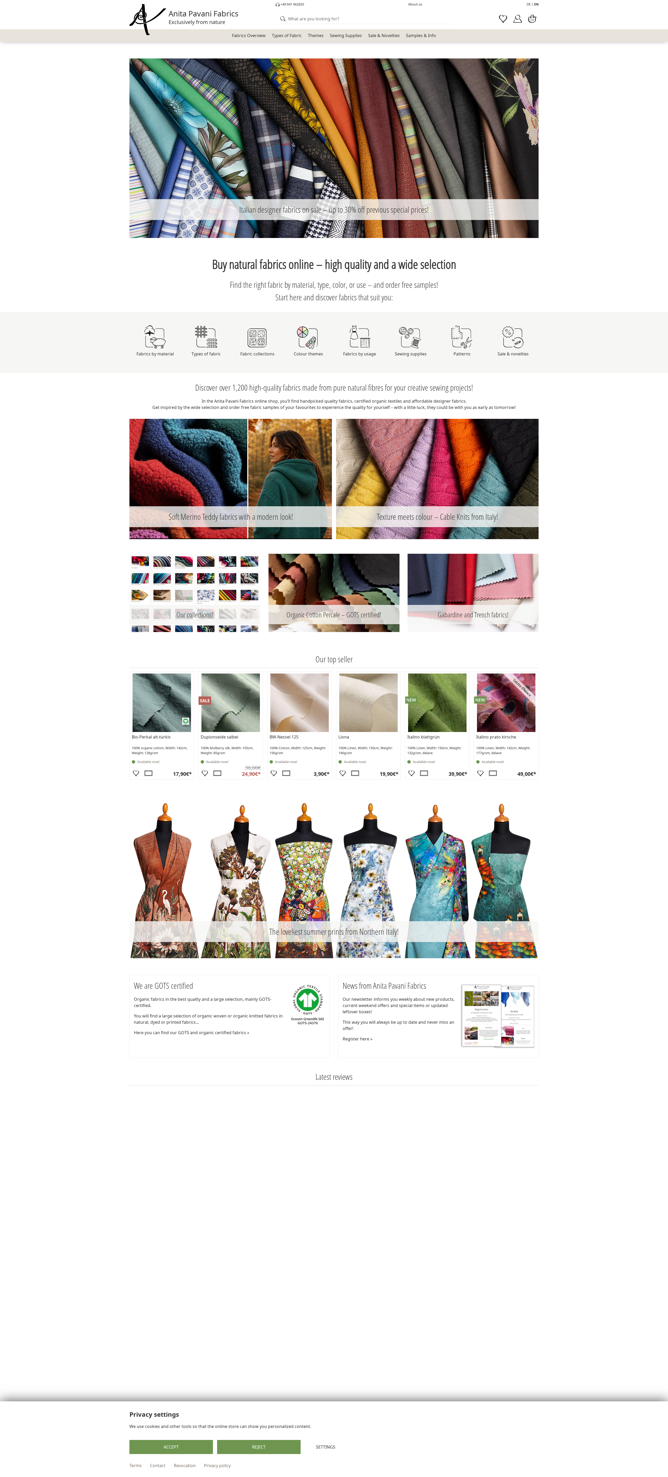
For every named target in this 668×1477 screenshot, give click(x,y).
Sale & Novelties (384, 35)
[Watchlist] (503, 18)
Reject (259, 1447)
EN (536, 4)
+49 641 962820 (292, 4)
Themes (316, 35)
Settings (325, 1447)
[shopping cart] (532, 18)
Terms (135, 1465)
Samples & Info (421, 35)
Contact (157, 1465)
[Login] (517, 18)
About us (415, 4)
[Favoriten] (136, 773)
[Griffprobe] (148, 773)
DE (529, 4)
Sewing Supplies (346, 35)
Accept (171, 1447)
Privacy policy (217, 1465)
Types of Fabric (287, 35)
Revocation (185, 1465)
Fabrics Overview (249, 35)
